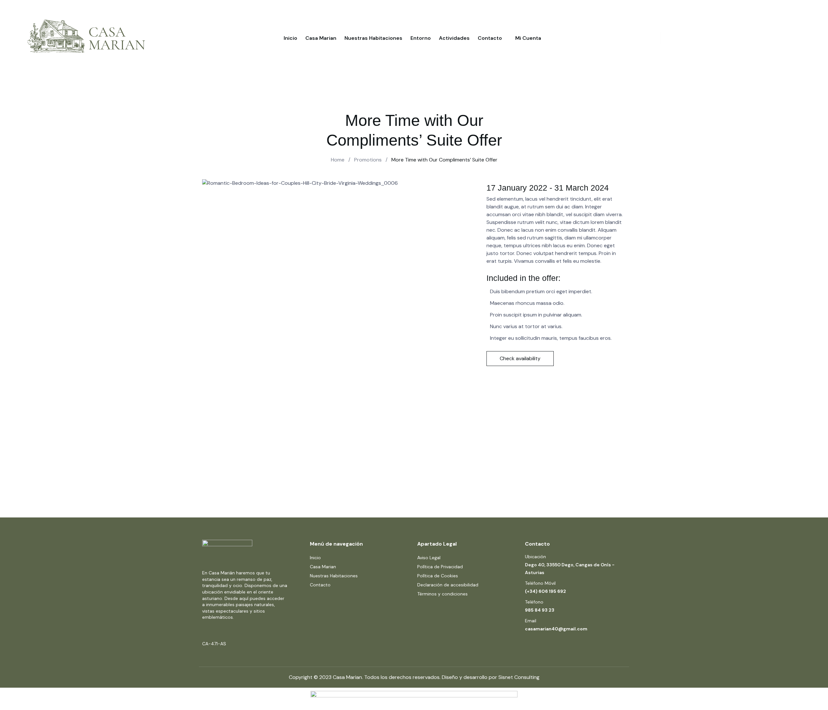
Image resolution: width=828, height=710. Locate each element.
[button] (520, 358)
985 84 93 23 (539, 610)
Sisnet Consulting (518, 677)
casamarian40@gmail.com (556, 629)
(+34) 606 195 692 (545, 591)
